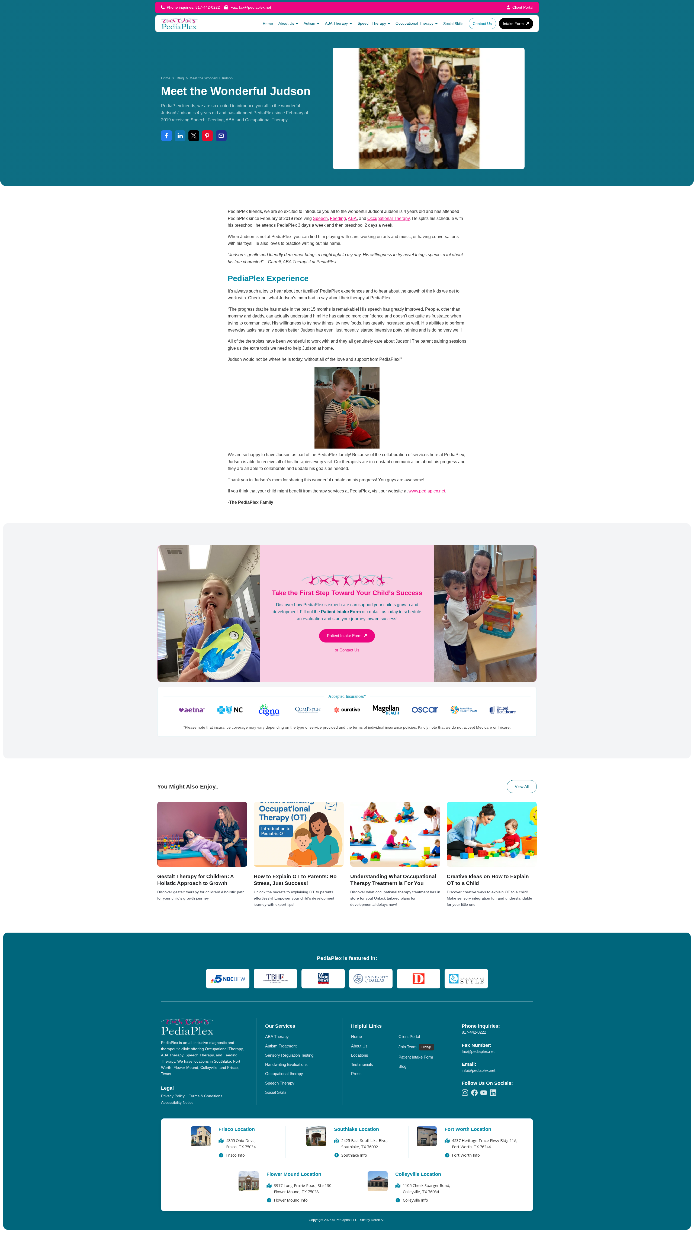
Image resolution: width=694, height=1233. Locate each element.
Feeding (338, 218)
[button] (288, 23)
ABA (352, 218)
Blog (180, 78)
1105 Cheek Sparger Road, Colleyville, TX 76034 (426, 1188)
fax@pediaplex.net (255, 7)
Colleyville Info (415, 1200)
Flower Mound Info (291, 1200)
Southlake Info (354, 1155)
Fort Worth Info (466, 1155)
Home (165, 78)
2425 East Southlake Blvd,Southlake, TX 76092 (364, 1143)
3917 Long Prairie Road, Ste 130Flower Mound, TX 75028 (302, 1188)
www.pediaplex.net (427, 491)
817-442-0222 (207, 7)
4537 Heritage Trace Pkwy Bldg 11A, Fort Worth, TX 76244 (485, 1143)
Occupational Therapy (388, 218)
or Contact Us (347, 650)
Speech (320, 218)
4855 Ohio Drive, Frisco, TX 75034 (241, 1143)
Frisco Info (235, 1155)
